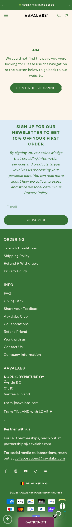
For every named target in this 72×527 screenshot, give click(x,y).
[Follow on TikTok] (36, 471)
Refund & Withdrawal (22, 263)
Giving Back (13, 301)
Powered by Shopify (48, 493)
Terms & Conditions (20, 248)
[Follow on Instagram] (16, 471)
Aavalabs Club (16, 316)
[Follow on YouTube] (26, 471)
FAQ (7, 293)
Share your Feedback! (22, 309)
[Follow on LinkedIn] (46, 471)
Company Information (22, 354)
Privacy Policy (15, 271)
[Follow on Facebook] (6, 471)
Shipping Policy (17, 256)
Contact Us (13, 347)
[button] (7, 519)
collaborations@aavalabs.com (40, 458)
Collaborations (16, 324)
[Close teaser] (55, 516)
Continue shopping (36, 88)
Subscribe (36, 220)
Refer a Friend (15, 332)
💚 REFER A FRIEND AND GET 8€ (36, 5)
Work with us (15, 339)
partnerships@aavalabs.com (27, 444)
